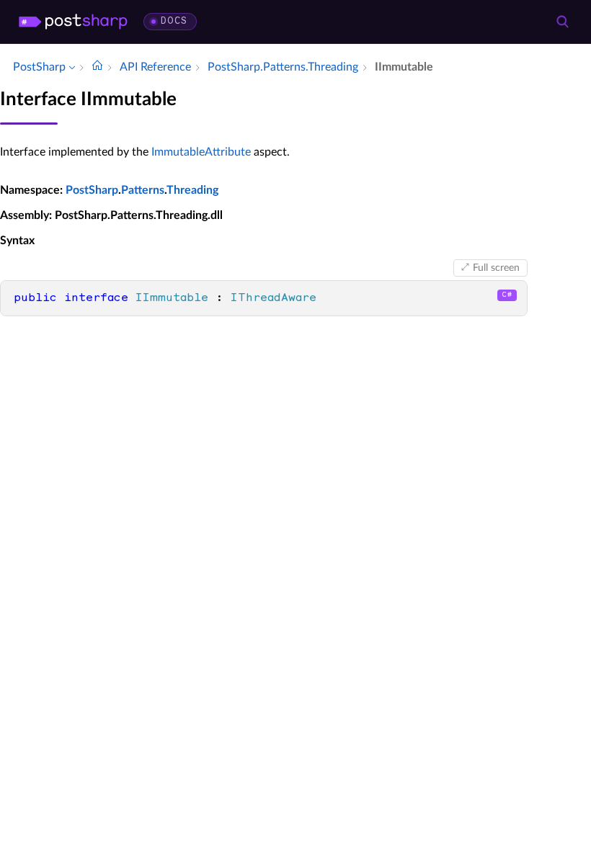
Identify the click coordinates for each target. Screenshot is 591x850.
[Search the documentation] (562, 21)
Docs (174, 21)
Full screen (496, 268)
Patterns (142, 190)
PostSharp (92, 190)
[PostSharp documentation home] (97, 67)
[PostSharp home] (73, 21)
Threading (192, 190)
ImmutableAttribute (201, 152)
